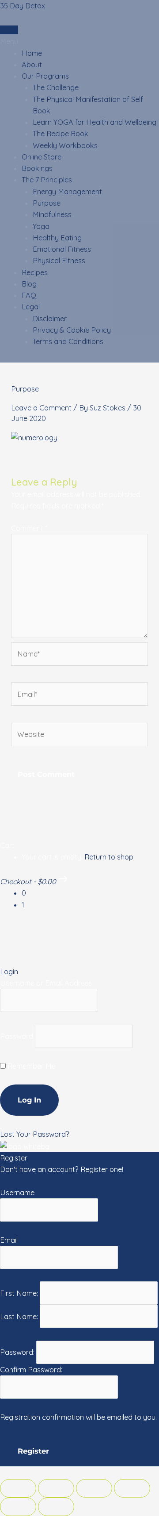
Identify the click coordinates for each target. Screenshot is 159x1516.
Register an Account (33, 1180)
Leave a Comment (41, 407)
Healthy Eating (57, 237)
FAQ (29, 295)
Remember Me (31, 1066)
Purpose (47, 203)
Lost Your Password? (34, 1134)
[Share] (56, 1488)
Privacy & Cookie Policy (72, 330)
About (32, 64)
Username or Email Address (46, 983)
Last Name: (20, 1316)
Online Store (41, 156)
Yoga (41, 226)
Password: (18, 1352)
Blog (29, 283)
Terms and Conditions (68, 341)
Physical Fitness (59, 260)
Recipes (35, 272)
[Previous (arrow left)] (18, 1507)
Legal (31, 306)
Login (9, 29)
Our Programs (45, 76)
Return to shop (108, 856)
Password (16, 1036)
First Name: (20, 1293)
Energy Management (67, 191)
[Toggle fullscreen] (94, 1488)
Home (32, 53)
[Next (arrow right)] (56, 1507)
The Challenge (56, 87)
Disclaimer (50, 318)
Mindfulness (52, 214)
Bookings (37, 168)
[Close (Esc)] (18, 1488)
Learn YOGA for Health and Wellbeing (94, 122)
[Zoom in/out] (132, 1488)
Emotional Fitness (62, 249)
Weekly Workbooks (65, 145)
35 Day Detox (22, 5)
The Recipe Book (60, 133)
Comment (29, 528)
